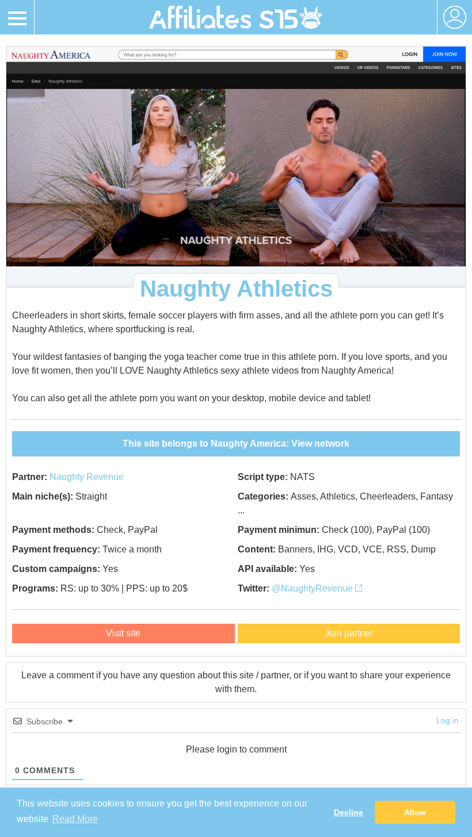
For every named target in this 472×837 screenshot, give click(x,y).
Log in (447, 720)
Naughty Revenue (87, 477)
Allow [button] (415, 812)
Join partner (349, 633)
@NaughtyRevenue (313, 588)
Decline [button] (348, 812)
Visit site (123, 633)
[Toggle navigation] (17, 17)
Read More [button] (75, 819)
